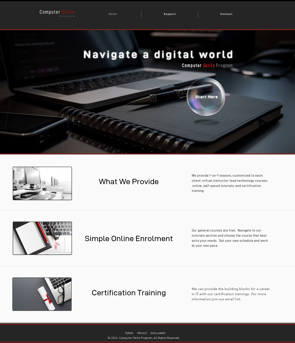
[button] (169, 14)
